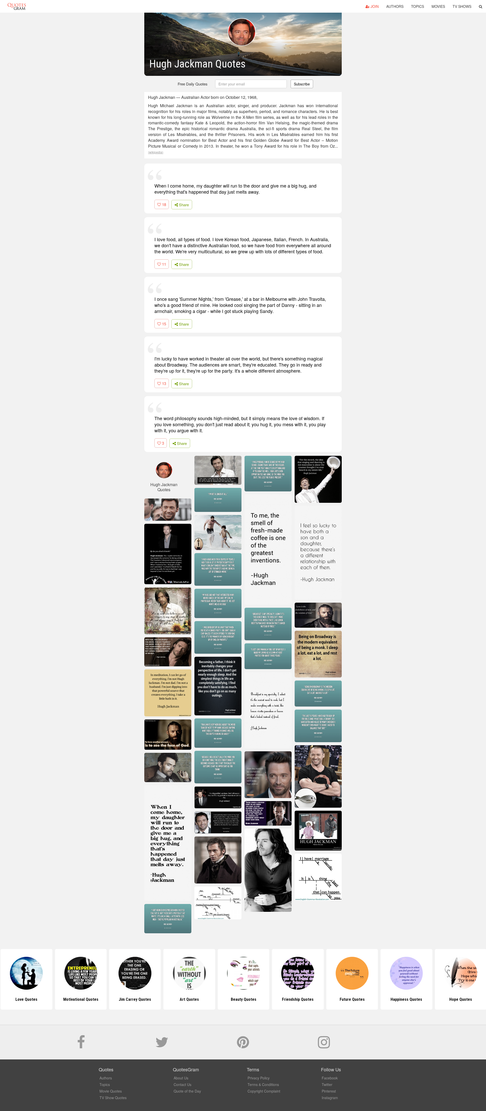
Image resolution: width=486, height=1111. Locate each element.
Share (183, 204)
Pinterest (329, 1091)
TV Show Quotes (113, 1097)
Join (374, 6)
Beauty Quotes (243, 999)
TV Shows (462, 6)
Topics (417, 6)
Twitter (327, 1084)
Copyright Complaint (264, 1091)
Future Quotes (351, 999)
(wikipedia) (155, 152)
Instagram (330, 1097)
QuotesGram (17, 6)
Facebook (330, 1077)
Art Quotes (188, 999)
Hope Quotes (460, 999)
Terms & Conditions (263, 1084)
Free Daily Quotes (193, 83)
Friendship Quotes (297, 999)
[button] (480, 6)
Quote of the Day (187, 1091)
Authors (394, 6)
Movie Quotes (110, 1091)
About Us (181, 1077)
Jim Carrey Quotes (134, 999)
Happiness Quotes (406, 999)
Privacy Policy (259, 1077)
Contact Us (182, 1084)
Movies (438, 6)
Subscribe (302, 83)
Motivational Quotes (80, 999)
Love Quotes (26, 999)
